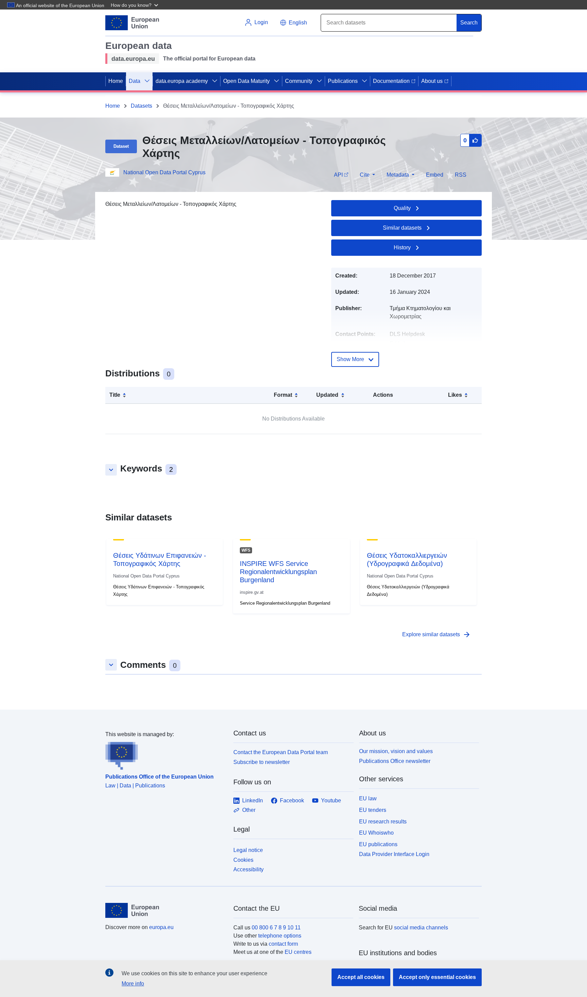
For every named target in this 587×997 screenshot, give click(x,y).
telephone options (279, 936)
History (402, 247)
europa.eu (161, 927)
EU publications (378, 844)
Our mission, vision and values (396, 751)
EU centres (298, 952)
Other (248, 810)
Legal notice (248, 850)
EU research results (383, 821)
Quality (402, 208)
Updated (327, 395)
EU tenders (372, 810)
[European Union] (165, 910)
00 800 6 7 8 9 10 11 (276, 927)
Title (114, 395)
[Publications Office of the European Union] (165, 754)
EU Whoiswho (376, 833)
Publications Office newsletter (394, 761)
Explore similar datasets (436, 634)
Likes (455, 395)
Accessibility (248, 869)
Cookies (243, 860)
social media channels (421, 927)
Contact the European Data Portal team (280, 752)
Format (283, 395)
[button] (135, 5)
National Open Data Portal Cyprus (164, 172)
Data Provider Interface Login (394, 854)
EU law (368, 798)
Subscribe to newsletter (261, 762)
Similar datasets (402, 228)
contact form (283, 944)
